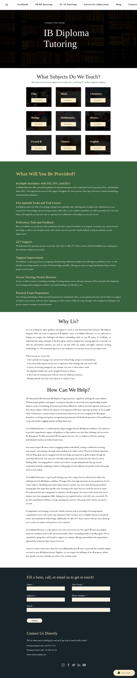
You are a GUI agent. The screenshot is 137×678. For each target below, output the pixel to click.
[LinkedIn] (79, 665)
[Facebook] (68, 665)
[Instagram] (63, 665)
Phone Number (78, 596)
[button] (7, 5)
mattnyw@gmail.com (38, 654)
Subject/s (31, 596)
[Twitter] (74, 665)
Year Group (77, 584)
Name (29, 584)
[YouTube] (84, 665)
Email (29, 606)
